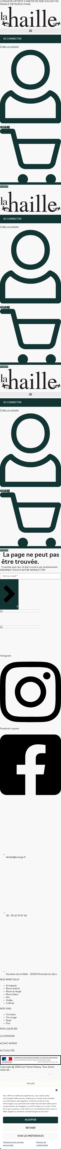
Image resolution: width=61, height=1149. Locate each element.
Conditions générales (10, 1074)
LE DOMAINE (7, 1036)
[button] (56, 1090)
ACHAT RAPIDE (8, 1043)
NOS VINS (5, 1009)
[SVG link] (30, 17)
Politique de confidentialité (42, 1144)
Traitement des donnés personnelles (17, 1077)
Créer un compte (9, 47)
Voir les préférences (30, 1136)
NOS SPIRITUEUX (9, 980)
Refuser (31, 1128)
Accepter (30, 1120)
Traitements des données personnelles (13, 1144)
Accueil (30, 1083)
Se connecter (12, 39)
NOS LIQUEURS (8, 1029)
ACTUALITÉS (7, 1051)
